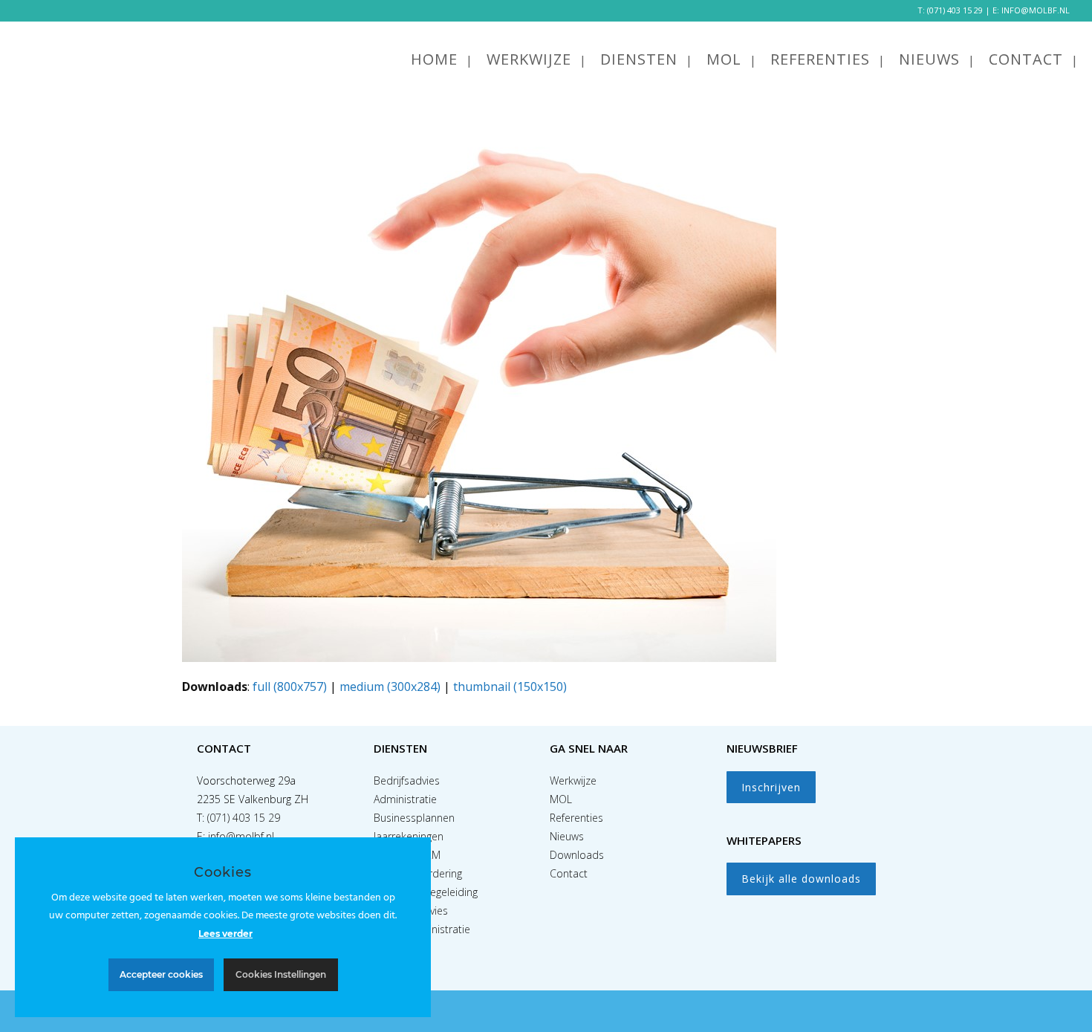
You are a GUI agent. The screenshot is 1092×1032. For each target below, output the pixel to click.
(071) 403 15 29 (955, 10)
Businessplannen (414, 818)
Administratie (405, 799)
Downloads (577, 855)
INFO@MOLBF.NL (1035, 10)
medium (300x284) (390, 686)
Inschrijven (771, 787)
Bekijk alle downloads (801, 879)
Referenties (576, 818)
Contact (569, 873)
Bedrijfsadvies (407, 780)
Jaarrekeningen (408, 836)
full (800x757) (290, 686)
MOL (561, 799)
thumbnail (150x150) (510, 686)
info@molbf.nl (241, 836)
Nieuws (567, 836)
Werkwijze (573, 780)
